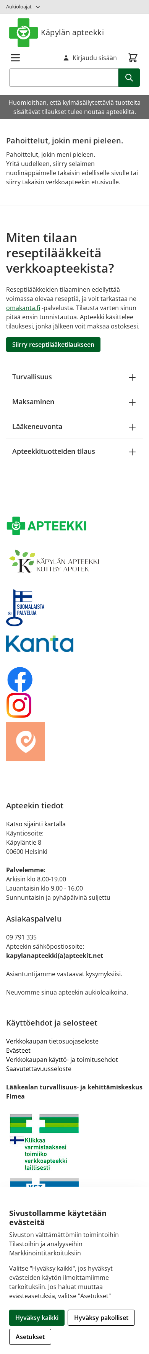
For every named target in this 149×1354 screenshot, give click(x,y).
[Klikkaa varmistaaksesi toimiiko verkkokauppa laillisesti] (74, 1142)
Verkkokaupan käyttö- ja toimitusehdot (62, 1059)
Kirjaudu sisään (95, 58)
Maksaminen (33, 401)
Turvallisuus (32, 376)
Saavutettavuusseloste (38, 1069)
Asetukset (30, 1337)
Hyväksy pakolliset (101, 1317)
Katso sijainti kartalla (36, 824)
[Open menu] (15, 58)
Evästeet (18, 1050)
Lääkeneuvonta (37, 426)
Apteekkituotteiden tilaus (53, 451)
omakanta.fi (23, 308)
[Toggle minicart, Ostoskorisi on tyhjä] (133, 58)
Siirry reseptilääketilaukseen (53, 344)
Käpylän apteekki (72, 32)
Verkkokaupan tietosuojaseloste (52, 1041)
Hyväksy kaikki (36, 1317)
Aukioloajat (19, 6)
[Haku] (129, 77)
